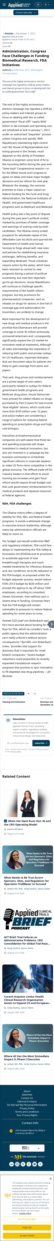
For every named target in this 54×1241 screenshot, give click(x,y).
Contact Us (27, 1098)
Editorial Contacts (27, 1101)
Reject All (27, 1227)
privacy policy (16, 751)
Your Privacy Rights (27, 1115)
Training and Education (13, 702)
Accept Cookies (27, 1235)
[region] (27, 1208)
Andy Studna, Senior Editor (37, 888)
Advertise (27, 1094)
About (27, 1091)
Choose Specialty (24, 12)
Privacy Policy (27, 1108)
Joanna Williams (15, 829)
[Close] (50, 1179)
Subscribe (39, 743)
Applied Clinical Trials (12, 36)
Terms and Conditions (27, 1111)
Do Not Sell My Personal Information (27, 1104)
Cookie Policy (25, 1213)
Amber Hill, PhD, (15, 888)
